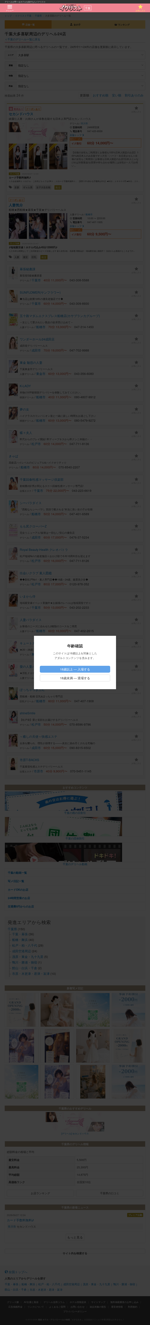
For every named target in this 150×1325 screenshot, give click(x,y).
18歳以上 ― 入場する (75, 669)
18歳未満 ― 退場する (75, 678)
